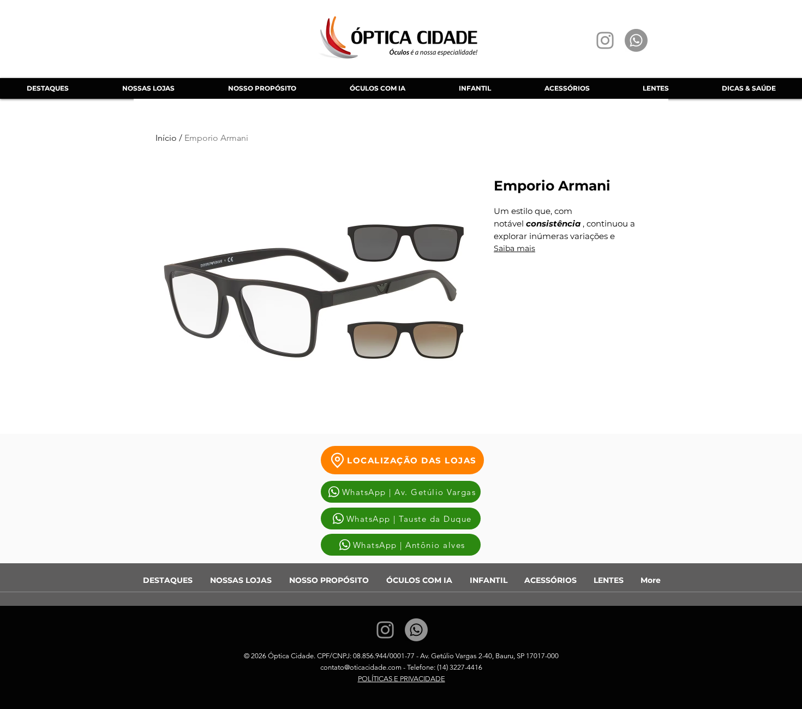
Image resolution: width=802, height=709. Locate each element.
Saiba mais (514, 248)
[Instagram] (605, 40)
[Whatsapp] (636, 40)
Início (166, 138)
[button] (377, 88)
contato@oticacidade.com (361, 667)
